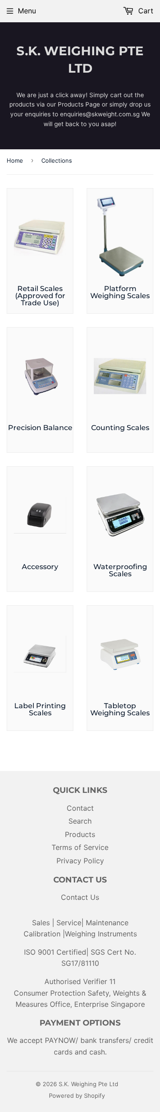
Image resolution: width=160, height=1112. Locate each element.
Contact (80, 808)
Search (80, 821)
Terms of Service (80, 847)
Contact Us (80, 897)
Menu (27, 10)
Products (80, 834)
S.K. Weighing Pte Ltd (80, 59)
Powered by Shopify (77, 1095)
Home (15, 160)
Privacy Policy (80, 860)
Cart (144, 10)
